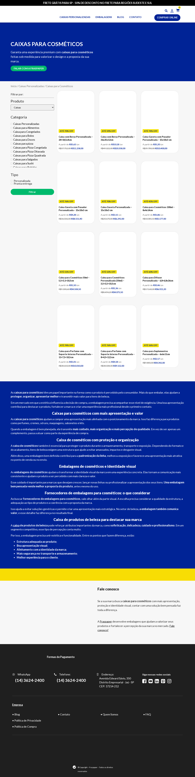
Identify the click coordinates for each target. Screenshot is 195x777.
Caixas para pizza (23, 143)
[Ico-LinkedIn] (157, 681)
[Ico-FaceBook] (144, 681)
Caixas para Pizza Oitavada (29, 151)
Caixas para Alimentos (26, 127)
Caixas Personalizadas (31, 86)
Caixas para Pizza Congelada (30, 147)
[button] (166, 10)
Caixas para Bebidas (25, 167)
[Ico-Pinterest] (163, 681)
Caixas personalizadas (75, 17)
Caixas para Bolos (23, 135)
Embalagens (104, 17)
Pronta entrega (22, 183)
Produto (17, 101)
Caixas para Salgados (25, 159)
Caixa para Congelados (26, 131)
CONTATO (135, 17)
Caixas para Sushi (23, 163)
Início (14, 86)
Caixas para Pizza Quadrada (29, 155)
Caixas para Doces (24, 139)
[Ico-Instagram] (169, 681)
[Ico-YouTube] (151, 681)
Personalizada (21, 180)
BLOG (120, 17)
